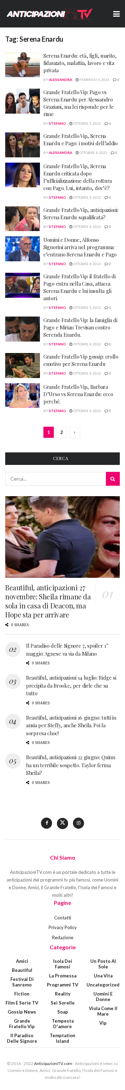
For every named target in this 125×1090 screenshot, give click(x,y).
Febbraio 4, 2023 (94, 79)
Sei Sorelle (63, 1003)
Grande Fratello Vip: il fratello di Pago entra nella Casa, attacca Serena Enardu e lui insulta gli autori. (79, 287)
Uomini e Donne (102, 996)
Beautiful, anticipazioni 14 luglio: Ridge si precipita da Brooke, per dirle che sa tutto (71, 685)
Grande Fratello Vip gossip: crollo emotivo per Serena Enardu (80, 360)
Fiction (22, 994)
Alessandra (60, 79)
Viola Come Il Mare (103, 1011)
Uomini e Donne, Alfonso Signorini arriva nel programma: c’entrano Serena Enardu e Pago (80, 247)
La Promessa (62, 975)
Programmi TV (62, 984)
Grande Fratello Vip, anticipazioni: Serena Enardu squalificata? (80, 213)
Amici (22, 961)
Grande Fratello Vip (22, 1023)
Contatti (62, 917)
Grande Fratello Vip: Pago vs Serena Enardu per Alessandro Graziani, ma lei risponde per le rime (78, 103)
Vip (103, 1023)
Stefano (57, 123)
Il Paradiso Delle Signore (22, 1038)
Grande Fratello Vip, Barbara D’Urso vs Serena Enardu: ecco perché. (78, 394)
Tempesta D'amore (63, 1023)
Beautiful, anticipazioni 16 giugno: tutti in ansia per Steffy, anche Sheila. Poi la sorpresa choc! (71, 725)
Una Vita (103, 975)
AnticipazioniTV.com (53, 1063)
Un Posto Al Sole (103, 963)
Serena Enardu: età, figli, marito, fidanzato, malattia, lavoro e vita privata (80, 63)
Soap (62, 1012)
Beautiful (22, 970)
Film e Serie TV (22, 1003)
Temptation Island (62, 1038)
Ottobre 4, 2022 (87, 123)
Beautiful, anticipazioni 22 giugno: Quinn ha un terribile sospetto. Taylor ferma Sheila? (70, 765)
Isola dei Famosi (62, 963)
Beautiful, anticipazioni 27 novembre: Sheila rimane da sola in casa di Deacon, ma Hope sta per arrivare (48, 601)
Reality (62, 994)
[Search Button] (113, 479)
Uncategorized (102, 984)
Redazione (62, 937)
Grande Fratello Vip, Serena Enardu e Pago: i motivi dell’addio (80, 139)
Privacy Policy (63, 927)
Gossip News (22, 1012)
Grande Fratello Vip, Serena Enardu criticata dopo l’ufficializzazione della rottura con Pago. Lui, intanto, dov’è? (77, 177)
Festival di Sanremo (22, 981)
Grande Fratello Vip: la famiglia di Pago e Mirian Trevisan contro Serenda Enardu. (80, 327)
